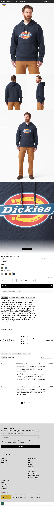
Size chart (51, 277)
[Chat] (43, 4)
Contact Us (30, 462)
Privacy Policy (10, 442)
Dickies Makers (4, 486)
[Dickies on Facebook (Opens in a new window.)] (4, 454)
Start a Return (31, 466)
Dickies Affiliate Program (33, 475)
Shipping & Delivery (32, 472)
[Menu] (51, 4)
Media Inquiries (4, 462)
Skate (2, 482)
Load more (27, 249)
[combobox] (46, 357)
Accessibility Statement (34, 497)
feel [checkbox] (10, 353)
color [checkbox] (6, 353)
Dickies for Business (32, 473)
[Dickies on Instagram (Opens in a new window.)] (2, 454)
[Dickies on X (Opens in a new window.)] (12, 454)
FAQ (29, 460)
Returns (30, 464)
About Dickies (4, 460)
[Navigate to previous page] (19, 402)
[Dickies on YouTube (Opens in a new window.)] (7, 454)
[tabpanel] (19, 311)
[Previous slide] (2, 127)
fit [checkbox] (2, 353)
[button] (2, 268)
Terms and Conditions (19, 442)
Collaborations (4, 488)
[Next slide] (51, 127)
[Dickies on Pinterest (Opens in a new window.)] (14, 454)
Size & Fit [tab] (12, 297)
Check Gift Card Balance (33, 477)
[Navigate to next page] (35, 402)
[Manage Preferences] (2, 503)
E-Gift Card (30, 468)
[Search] (39, 4)
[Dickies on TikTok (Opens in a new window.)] (9, 454)
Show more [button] (11, 357)
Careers (2, 464)
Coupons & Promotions (33, 470)
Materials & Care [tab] (30, 297)
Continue (20, 446)
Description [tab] (5, 297)
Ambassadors (4, 484)
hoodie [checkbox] (14, 353)
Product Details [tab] (20, 297)
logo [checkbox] (29, 353)
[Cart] (47, 4)
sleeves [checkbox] (19, 353)
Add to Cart (27, 286)
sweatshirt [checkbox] (4, 357)
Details (47, 1)
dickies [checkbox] (25, 353)
